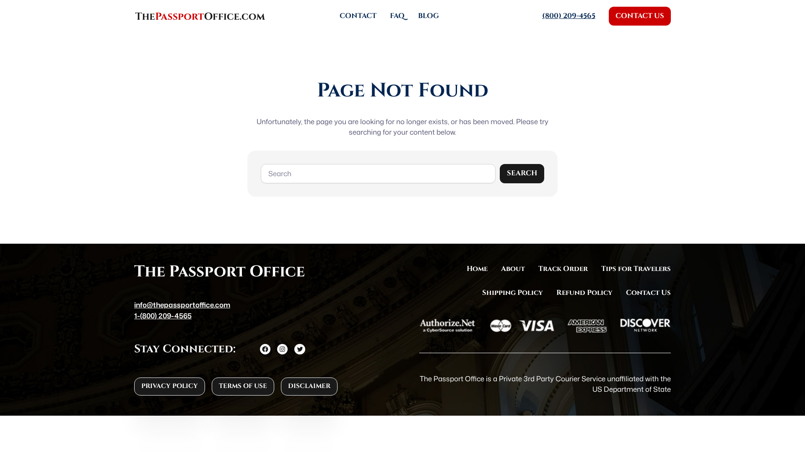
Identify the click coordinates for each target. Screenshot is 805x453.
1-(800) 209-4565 (163, 315)
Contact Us (639, 16)
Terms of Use (243, 386)
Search (522, 173)
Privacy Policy (169, 386)
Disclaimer (309, 386)
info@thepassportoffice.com (182, 305)
